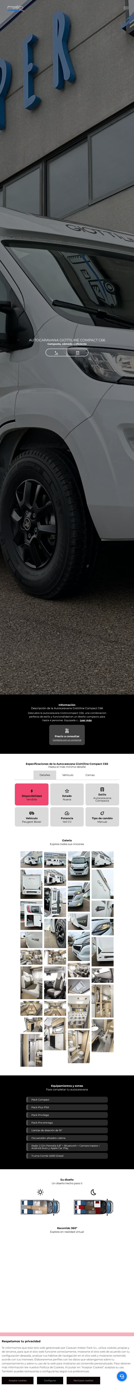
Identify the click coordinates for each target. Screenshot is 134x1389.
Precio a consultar (67, 736)
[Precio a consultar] (67, 731)
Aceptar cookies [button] (18, 1380)
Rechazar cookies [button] (83, 1380)
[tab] (45, 775)
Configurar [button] (50, 1380)
